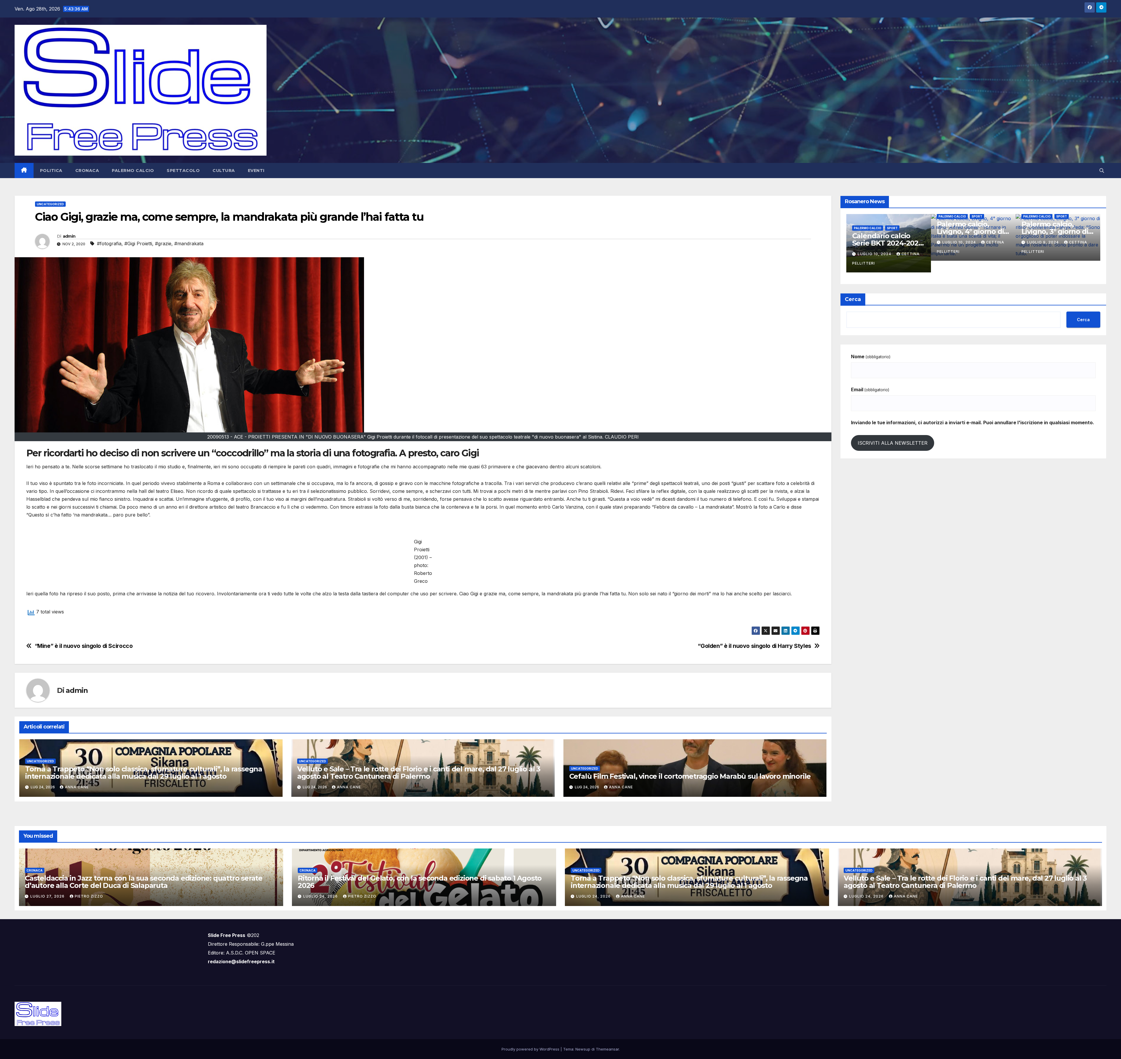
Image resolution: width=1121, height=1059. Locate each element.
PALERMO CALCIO (133, 170)
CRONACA (87, 170)
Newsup (582, 1049)
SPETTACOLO (183, 170)
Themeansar (607, 1049)
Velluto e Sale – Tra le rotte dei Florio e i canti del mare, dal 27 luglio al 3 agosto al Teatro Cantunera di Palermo (418, 772)
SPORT (904, 228)
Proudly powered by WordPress (531, 1049)
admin (69, 236)
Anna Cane (77, 787)
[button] (1101, 170)
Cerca (853, 299)
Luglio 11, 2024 (887, 254)
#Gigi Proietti (138, 243)
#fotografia (109, 243)
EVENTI (256, 170)
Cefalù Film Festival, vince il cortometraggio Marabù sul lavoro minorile (690, 776)
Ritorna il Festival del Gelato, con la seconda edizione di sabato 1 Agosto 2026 (420, 882)
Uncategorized (50, 204)
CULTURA (224, 170)
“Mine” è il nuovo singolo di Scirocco (84, 646)
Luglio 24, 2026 (321, 896)
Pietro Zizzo (89, 896)
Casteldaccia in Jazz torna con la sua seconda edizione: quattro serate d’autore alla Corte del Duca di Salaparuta (143, 882)
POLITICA (51, 170)
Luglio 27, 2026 (48, 896)
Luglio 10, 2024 (971, 254)
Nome (870, 356)
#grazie (163, 243)
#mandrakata (188, 243)
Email (870, 389)
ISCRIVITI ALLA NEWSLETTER (892, 443)
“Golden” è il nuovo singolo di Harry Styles (754, 646)
